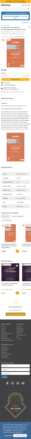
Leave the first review (19, 36)
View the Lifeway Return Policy (17, 91)
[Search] (28, 8)
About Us (3, 326)
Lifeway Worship (5, 348)
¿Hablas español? (25, 22)
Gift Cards (19, 333)
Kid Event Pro (4, 350)
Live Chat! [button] (19, 338)
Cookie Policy (8, 430)
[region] (15, 430)
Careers (3, 330)
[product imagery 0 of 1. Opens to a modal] (15, 53)
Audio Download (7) (7, 220)
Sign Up (4, 377)
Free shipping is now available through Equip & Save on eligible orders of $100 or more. (15, 1)
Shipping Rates (20, 330)
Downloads (3, 352)
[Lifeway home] (5, 5)
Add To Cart (16, 79)
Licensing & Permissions (6, 333)
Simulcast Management (6, 354)
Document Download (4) (17, 216)
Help (18, 337)
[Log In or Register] (23, 5)
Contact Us (3, 328)
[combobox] (15, 8)
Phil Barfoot (4, 34)
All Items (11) (5, 216)
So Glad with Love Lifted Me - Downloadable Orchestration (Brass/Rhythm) (9, 245)
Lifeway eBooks (4, 355)
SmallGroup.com (5, 357)
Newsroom (3, 331)
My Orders (19, 326)
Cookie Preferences (21, 335)
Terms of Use (4, 337)
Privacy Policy (4, 335)
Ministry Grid (4, 347)
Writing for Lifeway (5, 338)
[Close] (28, 424)
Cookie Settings (8, 435)
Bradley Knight (6, 32)
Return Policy (20, 331)
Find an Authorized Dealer (7, 340)
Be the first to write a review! (15, 314)
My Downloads (20, 328)
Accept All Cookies (20, 435)
